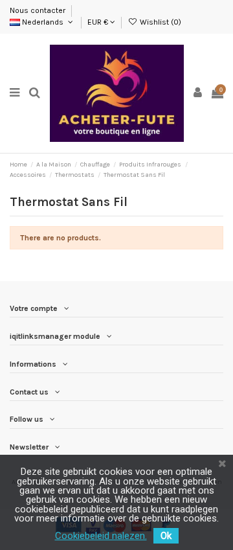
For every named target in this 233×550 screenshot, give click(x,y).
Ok (166, 536)
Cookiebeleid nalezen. (101, 536)
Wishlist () (159, 22)
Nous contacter (38, 10)
